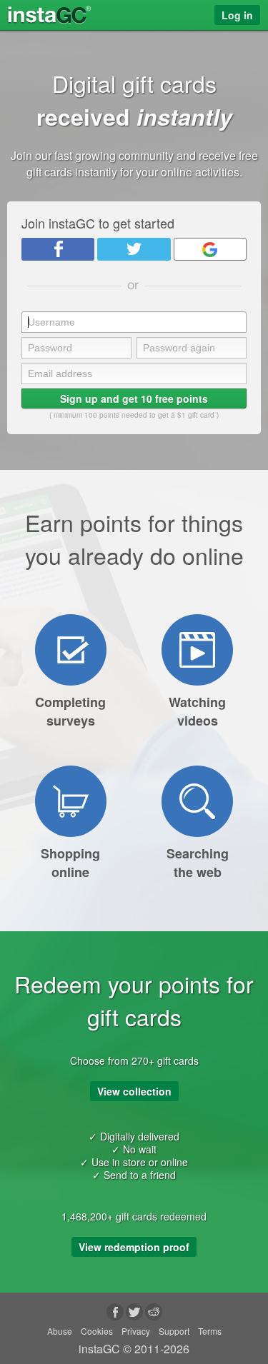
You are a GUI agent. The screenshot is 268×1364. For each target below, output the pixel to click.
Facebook (57, 249)
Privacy (135, 1331)
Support (174, 1331)
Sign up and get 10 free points (134, 398)
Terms (210, 1331)
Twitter (133, 249)
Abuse (59, 1331)
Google (210, 249)
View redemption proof (134, 1247)
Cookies (97, 1331)
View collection (134, 1091)
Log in (237, 15)
